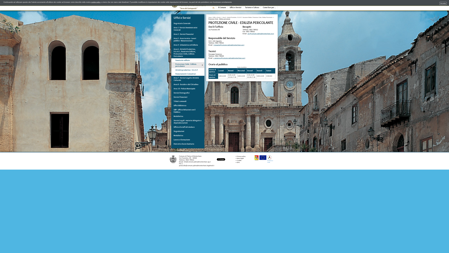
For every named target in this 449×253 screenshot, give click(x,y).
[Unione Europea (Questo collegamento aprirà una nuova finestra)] (262, 157)
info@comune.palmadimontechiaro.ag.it (197, 162)
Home (210, 17)
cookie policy (95, 2)
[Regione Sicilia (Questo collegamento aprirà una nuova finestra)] (257, 158)
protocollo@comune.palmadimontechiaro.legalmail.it (196, 165)
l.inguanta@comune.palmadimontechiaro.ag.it (228, 45)
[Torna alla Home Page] (173, 159)
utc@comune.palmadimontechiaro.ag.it (261, 34)
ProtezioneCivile (270, 161)
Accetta (443, 3)
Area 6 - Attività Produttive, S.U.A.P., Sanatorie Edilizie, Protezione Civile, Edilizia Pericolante (248, 17)
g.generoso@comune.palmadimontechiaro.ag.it (229, 58)
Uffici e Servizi (217, 17)
